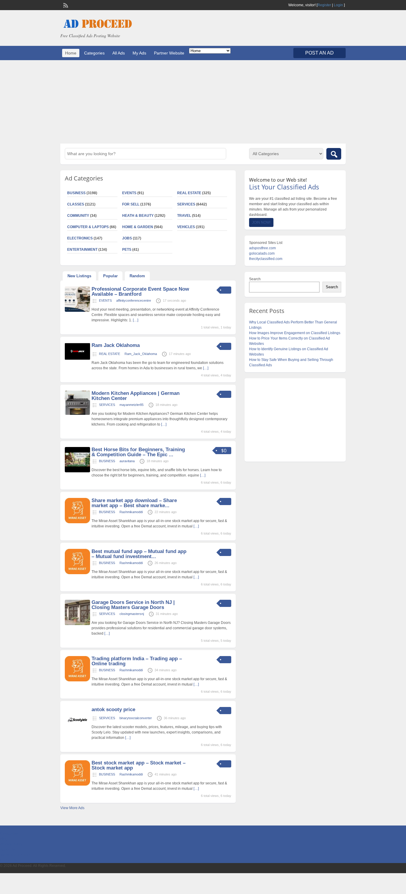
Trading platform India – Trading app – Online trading (137, 661)
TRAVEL (184, 216)
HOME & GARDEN (137, 227)
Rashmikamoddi (131, 512)
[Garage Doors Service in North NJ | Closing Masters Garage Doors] (77, 624)
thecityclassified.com (265, 259)
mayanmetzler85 (131, 404)
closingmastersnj (131, 614)
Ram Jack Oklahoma (116, 345)
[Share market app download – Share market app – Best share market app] (77, 522)
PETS (126, 249)
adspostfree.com (262, 248)
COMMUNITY (78, 216)
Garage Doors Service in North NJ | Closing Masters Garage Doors (133, 604)
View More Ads (72, 808)
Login (338, 5)
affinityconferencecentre (133, 300)
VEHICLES (186, 227)
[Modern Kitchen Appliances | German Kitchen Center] (77, 414)
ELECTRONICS (80, 238)
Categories (94, 53)
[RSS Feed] (65, 4)
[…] (135, 320)
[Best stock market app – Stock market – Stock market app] (77, 784)
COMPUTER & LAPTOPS (88, 227)
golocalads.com (262, 253)
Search (255, 279)
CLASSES (75, 204)
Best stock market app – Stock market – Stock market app (138, 765)
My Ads (139, 53)
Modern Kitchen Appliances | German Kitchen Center (136, 395)
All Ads (118, 53)
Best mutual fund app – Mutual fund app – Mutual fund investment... (139, 554)
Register (324, 5)
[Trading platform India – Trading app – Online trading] (77, 680)
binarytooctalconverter (135, 718)
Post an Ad (319, 52)
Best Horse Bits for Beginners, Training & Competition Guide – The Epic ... (138, 452)
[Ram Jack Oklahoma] (77, 359)
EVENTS (129, 193)
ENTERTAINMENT (82, 249)
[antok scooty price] (77, 731)
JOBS (127, 238)
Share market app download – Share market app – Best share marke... (134, 503)
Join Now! (261, 222)
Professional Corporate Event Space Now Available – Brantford (140, 291)
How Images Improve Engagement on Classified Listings (294, 333)
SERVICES (186, 204)
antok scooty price (113, 709)
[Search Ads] (333, 154)
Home (70, 53)
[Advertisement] (203, 102)
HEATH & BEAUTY (138, 216)
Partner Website (169, 53)
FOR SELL (130, 204)
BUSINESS (76, 193)
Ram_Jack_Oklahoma (141, 354)
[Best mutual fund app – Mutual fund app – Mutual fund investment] (77, 573)
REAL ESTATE (189, 193)
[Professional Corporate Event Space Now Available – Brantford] (77, 311)
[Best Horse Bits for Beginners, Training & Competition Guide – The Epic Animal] (77, 471)
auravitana (127, 461)
